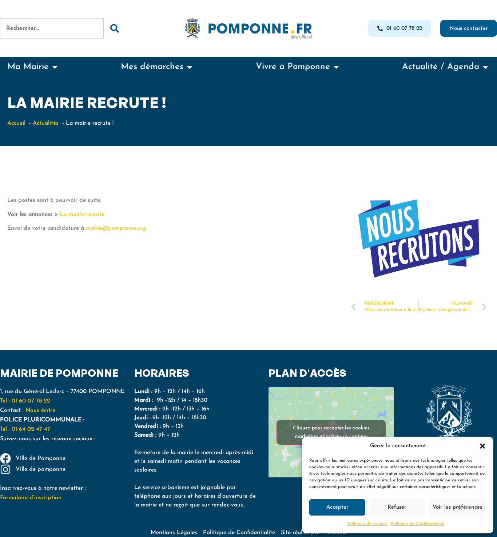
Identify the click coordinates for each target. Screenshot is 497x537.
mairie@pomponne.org (116, 228)
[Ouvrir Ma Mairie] (55, 66)
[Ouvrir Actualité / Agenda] (485, 66)
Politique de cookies (367, 524)
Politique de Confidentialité (417, 524)
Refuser (396, 507)
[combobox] (52, 28)
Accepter (337, 507)
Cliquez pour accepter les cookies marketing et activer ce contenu (331, 432)
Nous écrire (40, 410)
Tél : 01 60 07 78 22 (25, 401)
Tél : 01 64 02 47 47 (26, 429)
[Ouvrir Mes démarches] (189, 66)
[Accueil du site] (248, 28)
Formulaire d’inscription (30, 498)
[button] (482, 446)
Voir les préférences (457, 507)
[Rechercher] (114, 28)
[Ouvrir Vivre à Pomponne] (336, 66)
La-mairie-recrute (82, 214)
